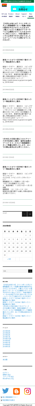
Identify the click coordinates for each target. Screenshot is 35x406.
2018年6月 (6, 344)
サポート (24, 15)
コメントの (8, 376)
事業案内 (17, 15)
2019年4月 (6, 335)
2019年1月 (6, 337)
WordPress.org (8, 378)
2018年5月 (6, 346)
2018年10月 (7, 338)
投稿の (7, 374)
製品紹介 (11, 15)
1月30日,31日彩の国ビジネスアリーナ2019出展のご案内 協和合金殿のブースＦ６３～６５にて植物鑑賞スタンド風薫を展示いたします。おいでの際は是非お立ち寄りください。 (17, 143)
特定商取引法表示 (8, 400)
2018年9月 (6, 340)
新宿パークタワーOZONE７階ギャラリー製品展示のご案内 (17, 61)
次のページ (29, 216)
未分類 (5, 359)
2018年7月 (6, 342)
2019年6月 (6, 333)
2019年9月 (6, 331)
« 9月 (9, 259)
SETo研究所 (4, 15)
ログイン (6, 372)
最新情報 (31, 15)
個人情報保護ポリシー (10, 397)
